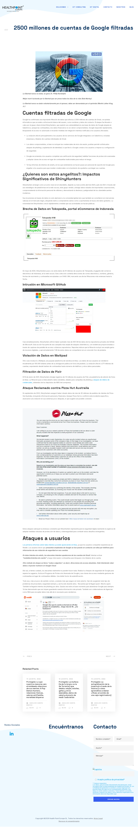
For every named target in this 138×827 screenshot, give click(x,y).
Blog (132, 7)
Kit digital (94, 7)
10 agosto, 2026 (98, 679)
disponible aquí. (112, 794)
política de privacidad (114, 779)
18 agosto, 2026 (66, 679)
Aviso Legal (98, 818)
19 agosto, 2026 (33, 679)
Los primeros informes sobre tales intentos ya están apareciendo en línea (50, 545)
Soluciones (61, 7)
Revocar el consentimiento (69, 821)
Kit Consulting (79, 7)
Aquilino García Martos (27, 34)
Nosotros (121, 7)
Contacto (108, 7)
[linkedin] (11, 733)
